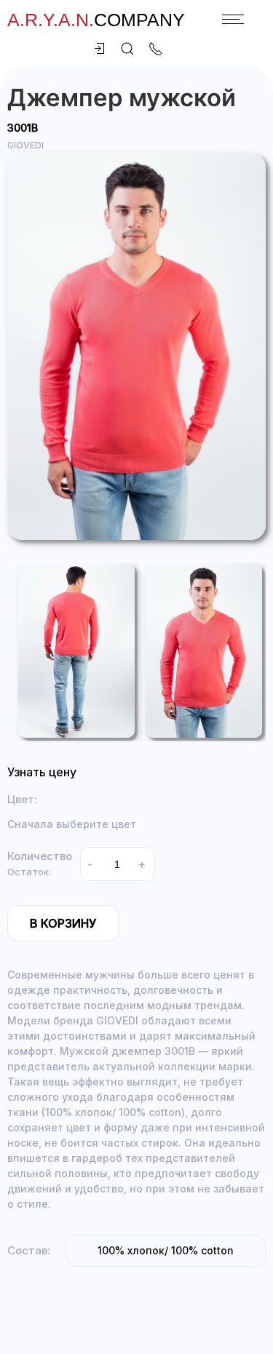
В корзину (63, 923)
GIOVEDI (25, 145)
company (96, 19)
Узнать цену (41, 772)
